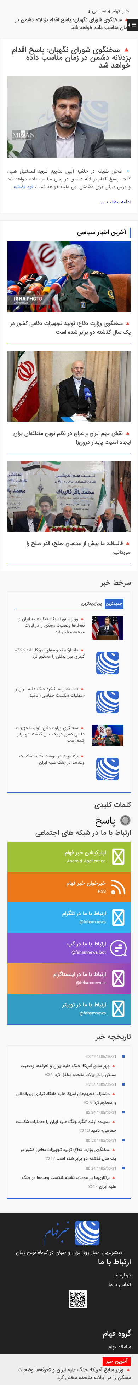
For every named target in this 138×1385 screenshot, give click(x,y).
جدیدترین (114, 603)
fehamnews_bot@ (86, 948)
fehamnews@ (84, 917)
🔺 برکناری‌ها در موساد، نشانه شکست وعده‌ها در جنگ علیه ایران (52, 759)
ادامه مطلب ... (116, 202)
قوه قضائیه (23, 187)
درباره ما (122, 1275)
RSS (86, 887)
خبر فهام (120, 11)
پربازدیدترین (91, 603)
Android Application (85, 857)
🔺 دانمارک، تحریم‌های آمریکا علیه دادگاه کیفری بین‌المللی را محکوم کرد (50, 653)
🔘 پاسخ (113, 820)
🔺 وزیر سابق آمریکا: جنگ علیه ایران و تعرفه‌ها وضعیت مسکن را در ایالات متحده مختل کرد (74, 1373)
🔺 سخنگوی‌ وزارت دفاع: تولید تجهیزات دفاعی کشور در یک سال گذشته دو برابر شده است (70, 328)
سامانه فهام (119, 1347)
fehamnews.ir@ (79, 978)
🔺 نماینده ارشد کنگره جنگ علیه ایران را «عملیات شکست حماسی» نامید (50, 692)
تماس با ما (120, 1284)
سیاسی (99, 11)
